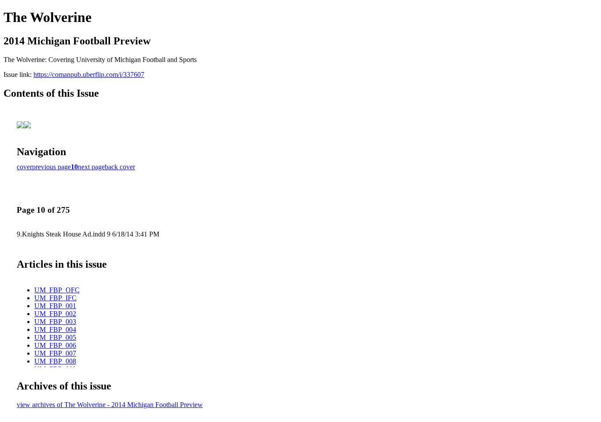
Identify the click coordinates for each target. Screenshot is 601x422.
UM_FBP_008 (55, 361)
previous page (51, 167)
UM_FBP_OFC (57, 290)
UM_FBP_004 (55, 329)
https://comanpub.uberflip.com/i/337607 (88, 74)
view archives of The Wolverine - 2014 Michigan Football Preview (110, 404)
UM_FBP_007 (55, 353)
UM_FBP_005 (55, 337)
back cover (120, 167)
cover (24, 167)
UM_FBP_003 (55, 321)
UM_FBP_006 (55, 345)
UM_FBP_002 (55, 313)
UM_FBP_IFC (55, 298)
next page (91, 167)
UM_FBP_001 (55, 305)
